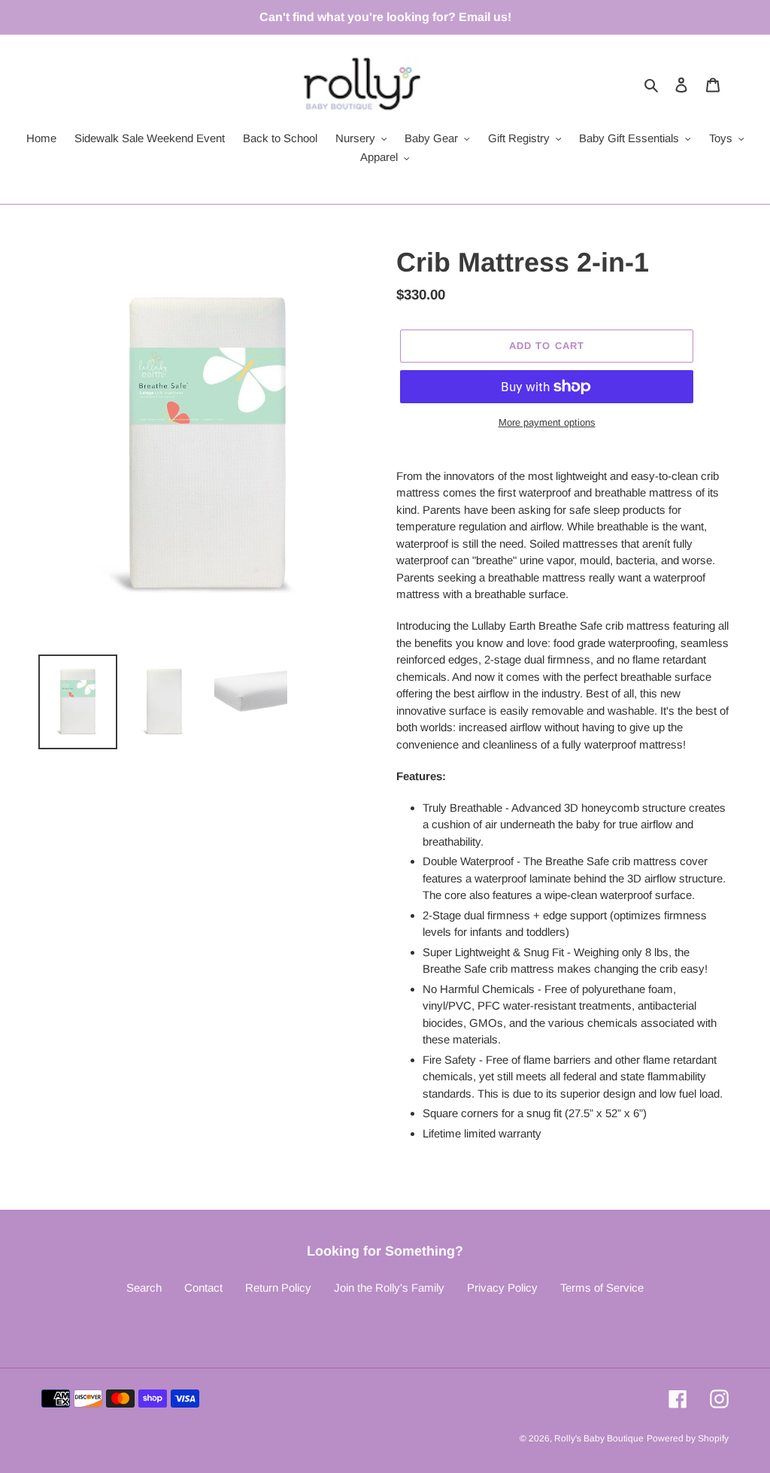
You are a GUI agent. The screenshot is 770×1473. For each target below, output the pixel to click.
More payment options (547, 422)
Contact (203, 1287)
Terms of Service (602, 1287)
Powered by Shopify (688, 1438)
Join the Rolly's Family (389, 1287)
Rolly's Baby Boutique (599, 1438)
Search (144, 1287)
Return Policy (278, 1287)
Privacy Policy (502, 1287)
